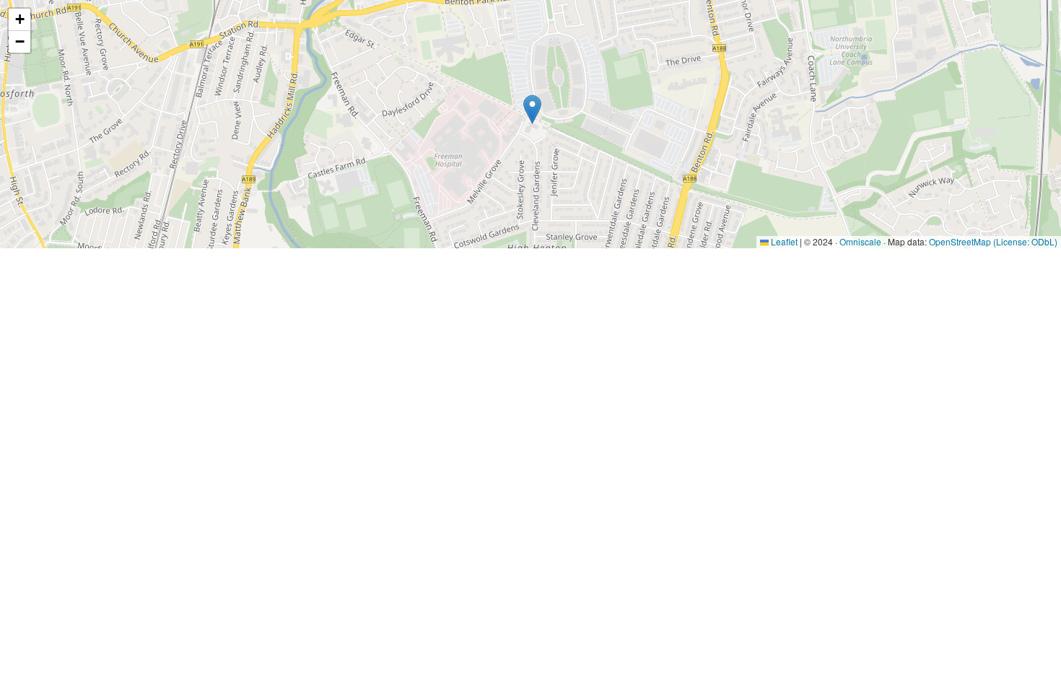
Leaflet (783, 241)
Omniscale (860, 241)
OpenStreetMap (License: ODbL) (993, 241)
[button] (532, 109)
